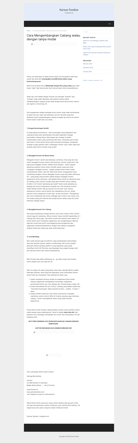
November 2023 (88, 67)
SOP (101, 80)
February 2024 (87, 64)
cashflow (85, 80)
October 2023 (87, 71)
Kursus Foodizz (69, 9)
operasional (96, 80)
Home (28, 30)
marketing (90, 80)
